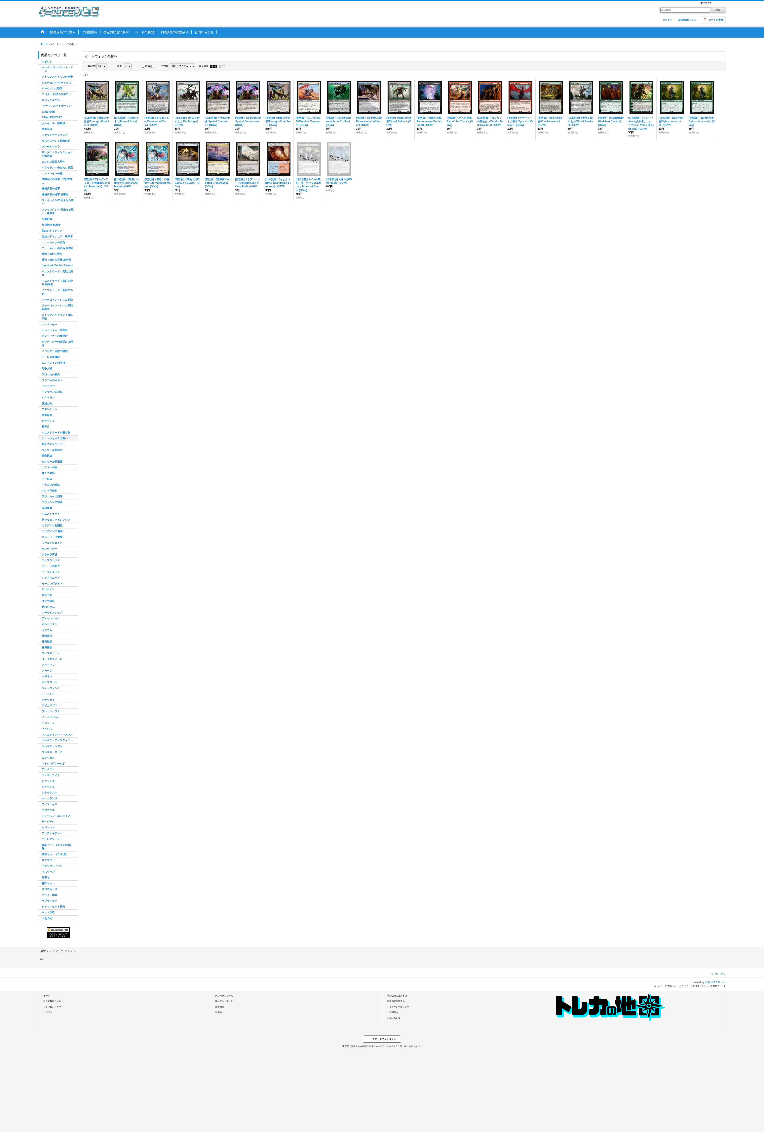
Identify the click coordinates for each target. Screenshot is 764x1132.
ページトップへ (718, 974)
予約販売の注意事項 (397, 995)
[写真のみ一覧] (214, 66)
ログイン (667, 19)
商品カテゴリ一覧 (224, 995)
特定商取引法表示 (396, 1001)
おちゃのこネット (715, 982)
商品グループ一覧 (224, 1001)
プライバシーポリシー (398, 1006)
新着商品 (219, 1006)
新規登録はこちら (687, 19)
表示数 (92, 66)
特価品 (218, 1012)
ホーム (46, 995)
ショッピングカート (53, 1006)
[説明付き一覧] (223, 66)
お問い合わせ (393, 1018)
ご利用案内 (392, 1012)
